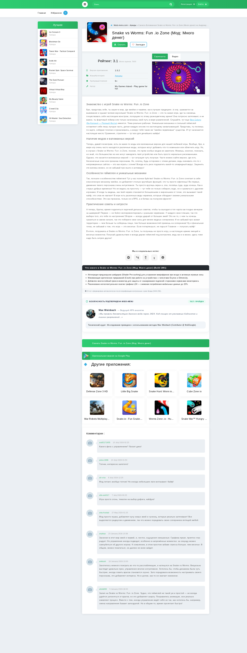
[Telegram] (128, 257)
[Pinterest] (163, 257)
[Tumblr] (154, 257)
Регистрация (186, 4)
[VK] (137, 257)
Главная (42, 13)
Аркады (118, 76)
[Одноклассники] (146, 257)
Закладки (140, 44)
